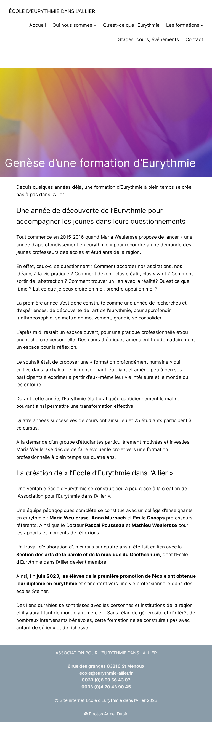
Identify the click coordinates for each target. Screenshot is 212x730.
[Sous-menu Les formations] (201, 25)
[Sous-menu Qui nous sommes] (94, 25)
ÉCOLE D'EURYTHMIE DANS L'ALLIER (52, 11)
